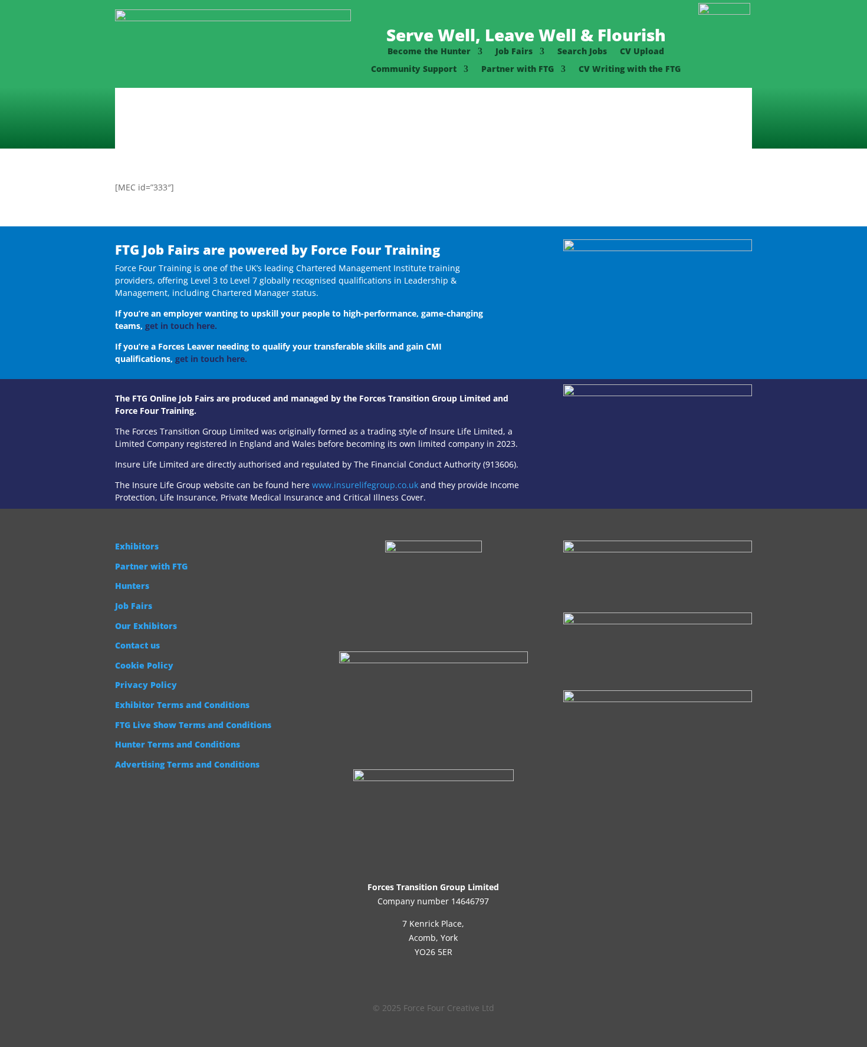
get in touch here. (181, 325)
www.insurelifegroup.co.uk (365, 484)
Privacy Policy (146, 684)
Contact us (137, 645)
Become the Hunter (429, 52)
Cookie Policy (144, 665)
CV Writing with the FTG (630, 69)
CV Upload (642, 52)
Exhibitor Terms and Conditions (182, 704)
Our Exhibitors (146, 625)
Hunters (132, 585)
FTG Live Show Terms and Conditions (193, 724)
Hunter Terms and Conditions (177, 744)
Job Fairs (514, 52)
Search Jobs (582, 52)
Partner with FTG (517, 69)
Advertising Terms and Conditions (187, 764)
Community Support (414, 69)
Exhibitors (137, 546)
